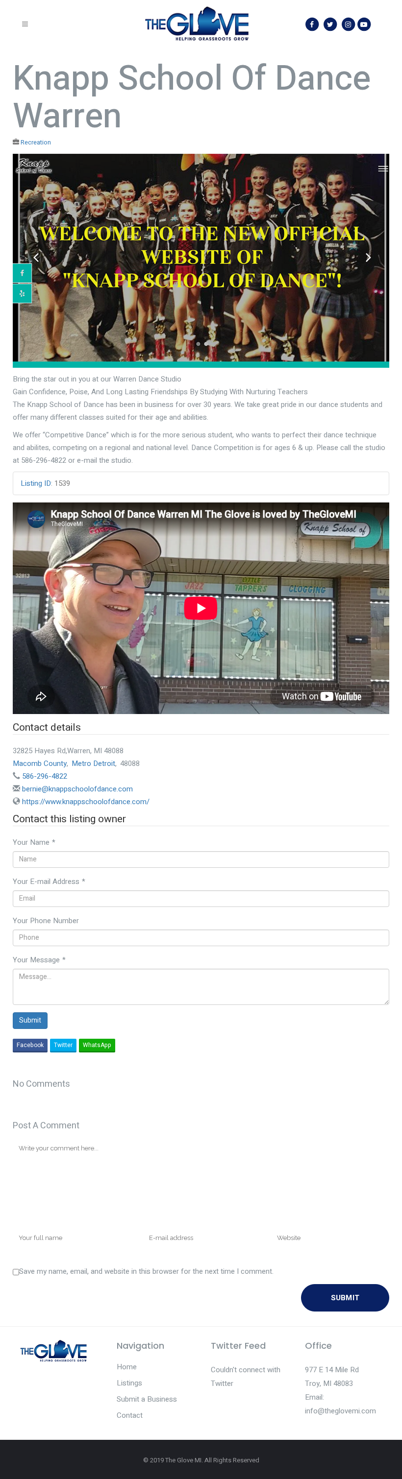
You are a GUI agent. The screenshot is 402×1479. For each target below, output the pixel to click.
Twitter (63, 1045)
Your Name (34, 842)
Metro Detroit (93, 763)
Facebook (30, 1045)
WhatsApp (97, 1045)
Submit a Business (147, 1399)
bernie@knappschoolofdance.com (77, 789)
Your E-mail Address (49, 881)
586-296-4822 (44, 776)
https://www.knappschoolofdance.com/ (86, 801)
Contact (130, 1415)
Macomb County (40, 763)
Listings (129, 1383)
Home (127, 1367)
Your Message (39, 959)
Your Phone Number (46, 920)
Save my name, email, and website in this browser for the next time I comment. (146, 1271)
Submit (30, 1020)
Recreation (36, 142)
